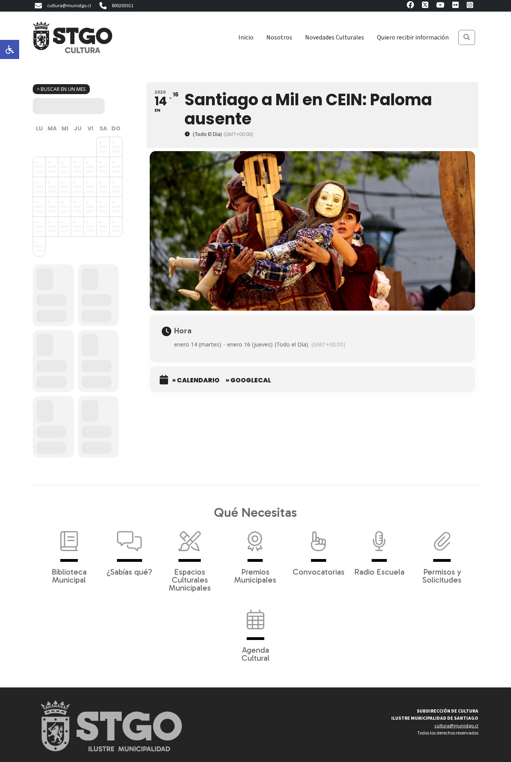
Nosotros (279, 37)
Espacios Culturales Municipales (190, 579)
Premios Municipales (255, 575)
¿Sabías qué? (129, 571)
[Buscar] (466, 37)
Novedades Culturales (334, 37)
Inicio (246, 37)
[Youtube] (440, 6)
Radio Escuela (379, 571)
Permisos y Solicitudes (441, 575)
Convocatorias (319, 571)
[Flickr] (455, 6)
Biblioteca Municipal (69, 575)
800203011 (122, 5)
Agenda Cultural (255, 653)
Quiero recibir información (413, 37)
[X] (425, 6)
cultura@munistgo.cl (69, 5)
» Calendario (196, 380)
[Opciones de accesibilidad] (9, 49)
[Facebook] (410, 6)
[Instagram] (470, 6)
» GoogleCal (248, 380)
